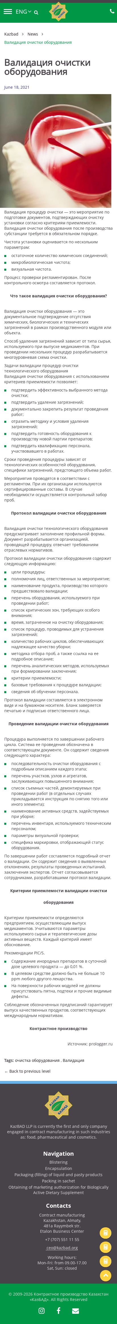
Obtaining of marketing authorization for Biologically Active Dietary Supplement (58, 1189)
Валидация (73, 1060)
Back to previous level (30, 1071)
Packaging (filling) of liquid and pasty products (58, 1174)
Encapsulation (58, 1168)
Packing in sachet (58, 1181)
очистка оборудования (37, 1060)
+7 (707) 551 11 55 (62, 1239)
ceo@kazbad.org (62, 1247)
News (33, 34)
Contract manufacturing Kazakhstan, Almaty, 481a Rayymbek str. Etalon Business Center (62, 1223)
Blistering (58, 1162)
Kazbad (11, 34)
